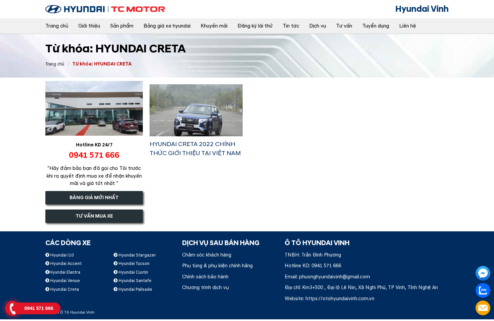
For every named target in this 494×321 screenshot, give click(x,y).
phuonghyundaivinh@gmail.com (334, 277)
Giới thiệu (89, 26)
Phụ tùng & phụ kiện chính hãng (217, 266)
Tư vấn (344, 26)
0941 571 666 (326, 266)
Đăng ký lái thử (255, 26)
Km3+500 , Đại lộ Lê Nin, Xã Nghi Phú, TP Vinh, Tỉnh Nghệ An (370, 287)
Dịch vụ (317, 26)
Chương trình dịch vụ (205, 287)
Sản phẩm (121, 26)
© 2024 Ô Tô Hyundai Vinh (69, 312)
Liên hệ (407, 26)
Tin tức (291, 26)
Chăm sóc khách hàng (206, 255)
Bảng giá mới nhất (94, 197)
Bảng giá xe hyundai (167, 26)
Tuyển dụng (375, 26)
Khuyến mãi (214, 26)
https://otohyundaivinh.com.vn (339, 298)
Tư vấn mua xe (94, 216)
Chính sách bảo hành (205, 277)
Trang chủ (56, 26)
